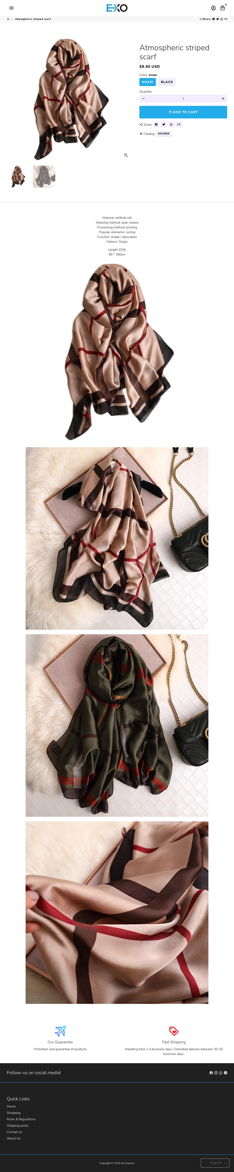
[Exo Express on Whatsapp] (220, 1072)
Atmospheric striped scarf (33, 19)
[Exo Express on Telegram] (225, 1072)
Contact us (14, 1132)
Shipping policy (18, 1125)
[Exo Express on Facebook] (211, 1072)
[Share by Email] (226, 19)
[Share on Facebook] (213, 19)
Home (11, 1106)
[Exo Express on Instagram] (216, 1072)
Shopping (14, 1113)
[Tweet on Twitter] (217, 19)
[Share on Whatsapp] (222, 19)
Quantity (145, 91)
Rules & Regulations (21, 1119)
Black (167, 82)
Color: (148, 75)
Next (127, 99)
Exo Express (127, 1163)
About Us (14, 1138)
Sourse (164, 133)
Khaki (148, 82)
